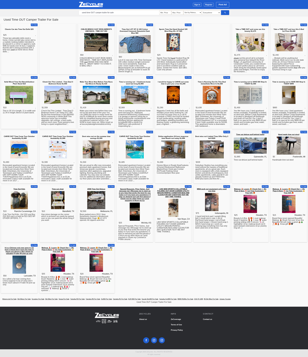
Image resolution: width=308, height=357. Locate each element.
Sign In (197, 5)
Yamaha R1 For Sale (120, 299)
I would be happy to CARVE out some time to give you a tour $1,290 (173, 83)
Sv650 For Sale (106, 299)
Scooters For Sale (38, 299)
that (295, 68)
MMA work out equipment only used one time (212, 190)
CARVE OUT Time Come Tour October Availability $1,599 (57, 137)
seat (86, 62)
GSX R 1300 (198, 299)
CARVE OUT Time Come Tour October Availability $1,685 (134, 137)
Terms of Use (176, 325)
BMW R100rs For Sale (185, 299)
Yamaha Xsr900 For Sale (168, 299)
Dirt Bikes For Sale (24, 299)
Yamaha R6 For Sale (93, 299)
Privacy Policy (177, 330)
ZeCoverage (176, 319)
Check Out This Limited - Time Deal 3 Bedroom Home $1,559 (58, 83)
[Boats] (110, 321)
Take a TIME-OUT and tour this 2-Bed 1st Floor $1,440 (289, 30)
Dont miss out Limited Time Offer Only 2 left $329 (211, 137)
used (13, 50)
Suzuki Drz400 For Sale (150, 299)
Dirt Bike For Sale (51, 299)
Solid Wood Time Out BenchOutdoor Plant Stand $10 (19, 83)
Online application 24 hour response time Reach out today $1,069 (173, 137)
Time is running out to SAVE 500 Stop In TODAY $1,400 (250, 83)
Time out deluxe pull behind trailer (250, 134)
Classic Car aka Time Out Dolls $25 (19, 29)
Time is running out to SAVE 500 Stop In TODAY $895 (288, 83)
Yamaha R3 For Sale (77, 299)
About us (143, 319)
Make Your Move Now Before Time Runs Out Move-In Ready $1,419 (96, 83)
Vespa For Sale (64, 299)
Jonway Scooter (225, 299)
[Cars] (98, 321)
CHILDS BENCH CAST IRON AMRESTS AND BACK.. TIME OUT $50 (96, 30)
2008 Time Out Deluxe (96, 189)
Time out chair (58, 189)
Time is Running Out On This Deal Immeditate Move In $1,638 (212, 83)
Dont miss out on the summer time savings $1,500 (96, 137)
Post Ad (223, 4)
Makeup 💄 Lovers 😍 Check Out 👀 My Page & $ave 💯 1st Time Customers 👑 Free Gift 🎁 (250, 191)
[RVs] (104, 321)
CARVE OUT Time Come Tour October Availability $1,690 (19, 137)
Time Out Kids (19, 189)
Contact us (207, 319)
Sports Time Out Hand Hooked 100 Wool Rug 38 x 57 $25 (173, 30)
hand (173, 58)
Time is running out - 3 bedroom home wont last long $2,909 (135, 83)
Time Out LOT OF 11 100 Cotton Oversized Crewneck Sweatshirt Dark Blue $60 (135, 31)
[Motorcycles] (115, 321)
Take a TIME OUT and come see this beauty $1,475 (250, 30)
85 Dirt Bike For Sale (211, 299)
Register (208, 5)
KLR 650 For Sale (134, 299)
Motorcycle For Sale (9, 299)
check (236, 58)
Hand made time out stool (288, 134)
